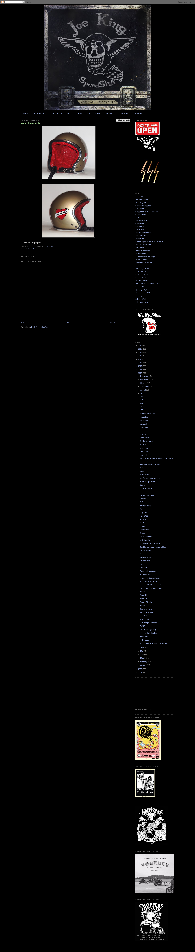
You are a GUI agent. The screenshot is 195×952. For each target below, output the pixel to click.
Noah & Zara (144, 616)
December (144, 376)
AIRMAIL (143, 519)
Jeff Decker (139, 248)
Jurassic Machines (142, 251)
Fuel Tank (143, 568)
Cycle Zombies (141, 215)
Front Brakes (145, 530)
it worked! (143, 424)
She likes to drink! (147, 441)
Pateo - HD (144, 599)
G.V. (141, 502)
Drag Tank (144, 513)
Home (68, 322)
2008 (140, 673)
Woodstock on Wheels (148, 571)
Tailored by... (145, 417)
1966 (141, 396)
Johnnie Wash (140, 299)
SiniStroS (139, 196)
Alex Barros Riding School (150, 464)
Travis (142, 407)
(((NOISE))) (139, 227)
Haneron (143, 499)
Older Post (112, 322)
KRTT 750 (144, 451)
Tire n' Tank (144, 427)
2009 (140, 669)
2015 (140, 356)
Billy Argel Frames (142, 302)
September (144, 386)
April (142, 655)
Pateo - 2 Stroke (146, 602)
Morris (142, 492)
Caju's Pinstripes (146, 537)
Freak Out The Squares (144, 263)
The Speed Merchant (143, 233)
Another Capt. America (148, 482)
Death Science (141, 260)
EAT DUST (139, 230)
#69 (141, 509)
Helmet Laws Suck (147, 495)
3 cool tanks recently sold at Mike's (153, 643)
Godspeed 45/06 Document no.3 (152, 585)
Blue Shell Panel (146, 609)
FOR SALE (144, 516)
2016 (140, 352)
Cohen (142, 526)
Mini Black (144, 448)
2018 (140, 346)
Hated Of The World (143, 245)
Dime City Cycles (142, 269)
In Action (143, 434)
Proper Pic (144, 595)
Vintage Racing (145, 506)
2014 (140, 359)
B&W (142, 471)
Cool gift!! (143, 485)
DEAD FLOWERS (146, 488)
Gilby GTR (139, 287)
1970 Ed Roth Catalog (148, 633)
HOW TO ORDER (40, 114)
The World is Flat (142, 221)
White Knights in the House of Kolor (149, 242)
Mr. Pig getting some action (150, 478)
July (142, 393)
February (144, 662)
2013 (140, 363)
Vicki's (142, 592)
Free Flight (144, 455)
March (143, 658)
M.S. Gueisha (145, 540)
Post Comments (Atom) (40, 327)
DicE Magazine (141, 203)
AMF (141, 400)
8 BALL (142, 403)
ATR (137, 218)
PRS (141, 468)
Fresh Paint (144, 636)
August (143, 390)
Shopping (143, 533)
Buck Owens (145, 475)
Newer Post (25, 322)
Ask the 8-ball (145, 575)
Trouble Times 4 (146, 550)
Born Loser (139, 208)
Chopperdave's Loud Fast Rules (147, 212)
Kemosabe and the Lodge (145, 257)
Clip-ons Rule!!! (145, 561)
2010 (140, 373)
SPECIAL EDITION (82, 114)
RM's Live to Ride (30, 123)
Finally (142, 606)
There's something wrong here (151, 588)
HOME (25, 114)
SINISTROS (124, 114)
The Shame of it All (142, 293)
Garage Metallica (141, 278)
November (144, 380)
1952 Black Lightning (148, 630)
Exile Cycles (140, 296)
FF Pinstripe (144, 640)
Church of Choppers (143, 206)
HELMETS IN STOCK (61, 114)
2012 (140, 366)
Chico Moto (139, 224)
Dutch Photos (145, 523)
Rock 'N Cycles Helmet (148, 581)
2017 (140, 349)
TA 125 (142, 626)
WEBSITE (110, 114)
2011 (140, 370)
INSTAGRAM (139, 114)
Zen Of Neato (140, 236)
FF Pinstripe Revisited (148, 623)
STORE (98, 114)
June (142, 648)
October (143, 383)
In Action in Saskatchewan (150, 578)
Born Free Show (141, 272)
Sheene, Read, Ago (147, 414)
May (142, 651)
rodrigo (31, 248)
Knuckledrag (144, 619)
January (143, 665)
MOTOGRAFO (141, 281)
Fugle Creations (141, 254)
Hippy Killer (139, 239)
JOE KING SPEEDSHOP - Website (149, 284)
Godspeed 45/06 (141, 275)
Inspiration (144, 421)
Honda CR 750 (141, 290)
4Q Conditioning (141, 199)
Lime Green (144, 431)
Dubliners (143, 554)
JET (141, 410)
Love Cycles (140, 266)
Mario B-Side (145, 438)
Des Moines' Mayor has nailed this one (154, 547)
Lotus (142, 564)
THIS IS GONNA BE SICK (150, 544)
